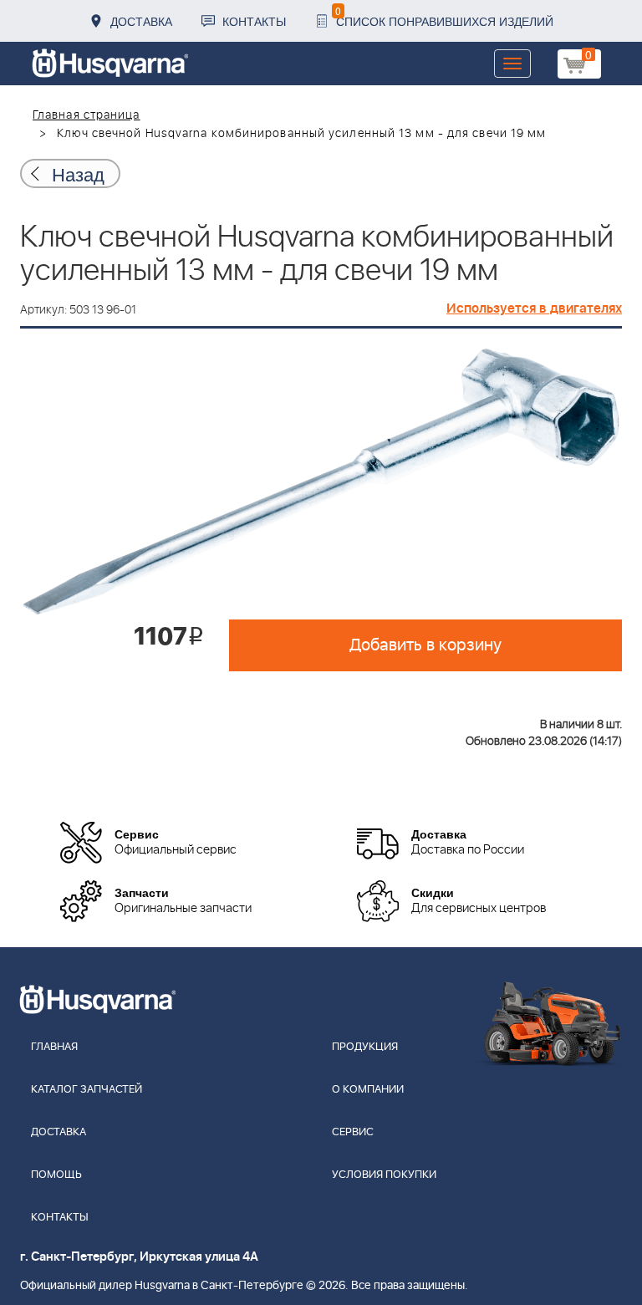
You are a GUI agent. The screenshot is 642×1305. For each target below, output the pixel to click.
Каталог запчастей (86, 1090)
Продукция (365, 1047)
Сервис (353, 1132)
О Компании (368, 1090)
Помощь (56, 1175)
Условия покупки (384, 1175)
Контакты (254, 21)
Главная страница (86, 115)
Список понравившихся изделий (444, 16)
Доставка (141, 21)
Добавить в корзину (425, 645)
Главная (54, 1047)
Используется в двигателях (534, 308)
